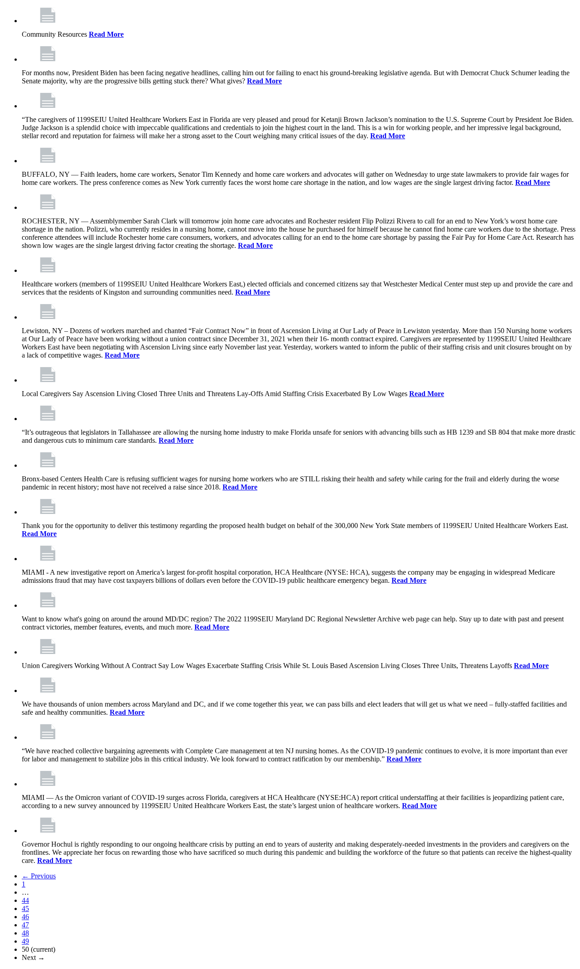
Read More (106, 34)
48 (25, 933)
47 (25, 925)
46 (25, 917)
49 (25, 941)
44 (25, 900)
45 (25, 908)
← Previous (39, 876)
